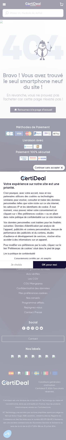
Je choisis (16, 264)
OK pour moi (49, 264)
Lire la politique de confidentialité (19, 253)
